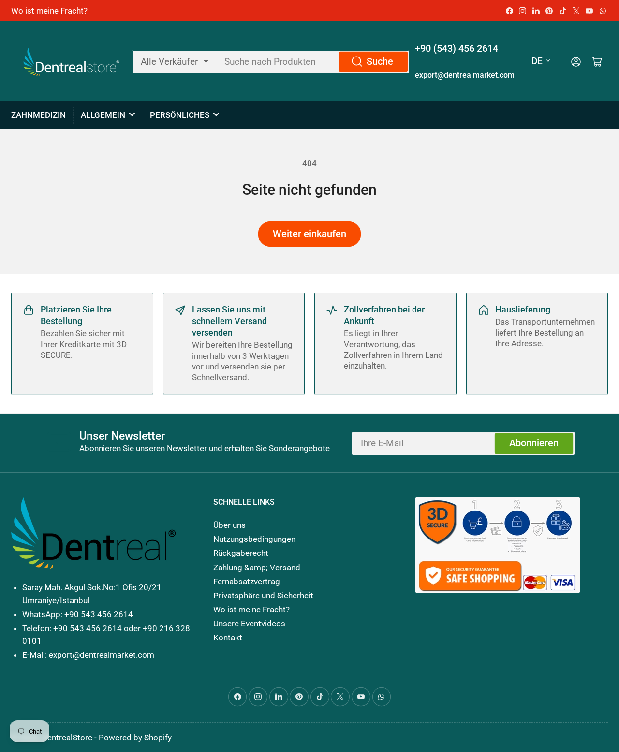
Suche (380, 61)
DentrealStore (67, 737)
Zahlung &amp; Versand (256, 567)
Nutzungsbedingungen (254, 539)
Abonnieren (534, 443)
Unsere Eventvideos (249, 623)
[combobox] (312, 61)
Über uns (229, 525)
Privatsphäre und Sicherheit (263, 595)
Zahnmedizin (38, 115)
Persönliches (179, 115)
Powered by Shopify (135, 737)
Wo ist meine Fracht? (49, 10)
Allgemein (103, 115)
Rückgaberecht (240, 553)
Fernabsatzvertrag (246, 581)
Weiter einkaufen (309, 234)
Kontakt (227, 637)
